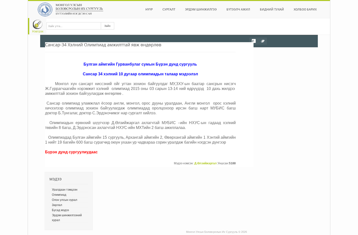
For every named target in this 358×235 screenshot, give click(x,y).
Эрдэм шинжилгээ (201, 9)
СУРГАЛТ (168, 9)
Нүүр (149, 9)
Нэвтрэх (37, 31)
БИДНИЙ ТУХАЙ (272, 9)
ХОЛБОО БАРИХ (305, 9)
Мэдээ (55, 179)
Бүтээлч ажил (238, 9)
